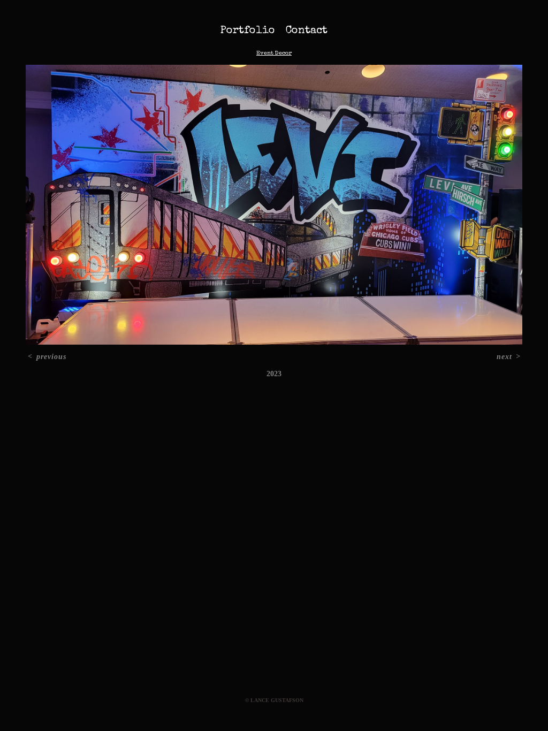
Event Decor (274, 53)
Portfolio (247, 31)
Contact (307, 31)
